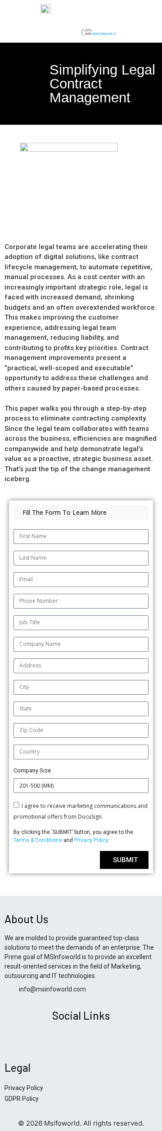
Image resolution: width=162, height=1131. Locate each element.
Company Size (32, 770)
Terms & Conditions (38, 840)
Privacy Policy (91, 840)
